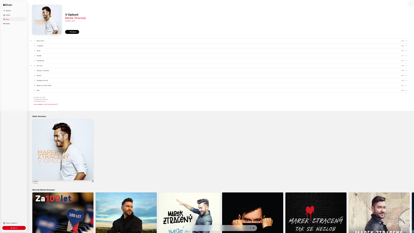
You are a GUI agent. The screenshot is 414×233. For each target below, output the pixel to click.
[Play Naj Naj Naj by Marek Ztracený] (34, 61)
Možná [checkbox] (39, 75)
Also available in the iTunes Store (45, 104)
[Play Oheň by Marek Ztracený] (34, 51)
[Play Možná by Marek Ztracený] (34, 76)
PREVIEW (401, 40)
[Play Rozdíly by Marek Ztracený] (34, 56)
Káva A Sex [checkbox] (40, 41)
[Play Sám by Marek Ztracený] (34, 90)
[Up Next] (250, 228)
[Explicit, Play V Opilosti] (35, 177)
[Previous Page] (30, 223)
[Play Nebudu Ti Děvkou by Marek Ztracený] (34, 71)
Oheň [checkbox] (38, 51)
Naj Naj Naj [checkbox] (40, 60)
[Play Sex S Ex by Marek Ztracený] (34, 66)
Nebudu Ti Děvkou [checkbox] (43, 70)
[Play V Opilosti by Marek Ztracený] (34, 46)
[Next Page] (411, 223)
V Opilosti (35, 120)
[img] (7, 5)
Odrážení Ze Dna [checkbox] (42, 80)
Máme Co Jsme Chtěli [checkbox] (44, 85)
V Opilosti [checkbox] (40, 46)
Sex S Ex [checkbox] (39, 65)
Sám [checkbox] (38, 90)
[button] (14, 11)
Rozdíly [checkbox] (39, 56)
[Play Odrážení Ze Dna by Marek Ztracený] (34, 81)
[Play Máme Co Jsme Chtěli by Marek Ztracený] (34, 86)
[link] (44, 190)
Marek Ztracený (75, 18)
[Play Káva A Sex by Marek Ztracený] (34, 41)
